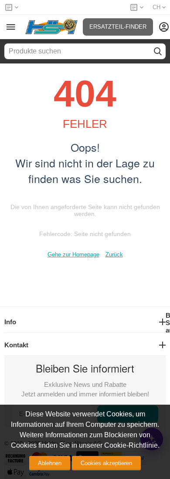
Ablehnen (49, 463)
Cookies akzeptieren (106, 463)
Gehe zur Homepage (73, 254)
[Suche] (158, 51)
